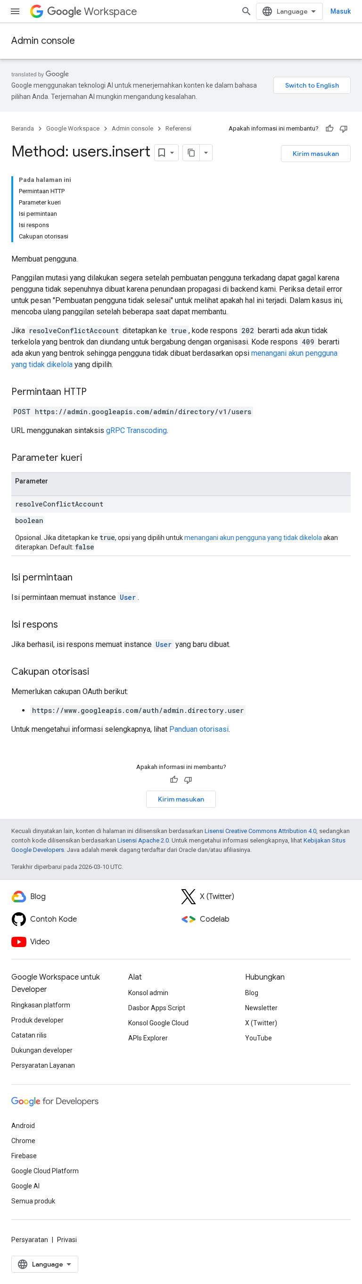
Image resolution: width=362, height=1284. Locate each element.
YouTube (258, 1038)
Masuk (340, 11)
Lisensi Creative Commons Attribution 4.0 (260, 830)
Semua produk (33, 1201)
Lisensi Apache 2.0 (143, 840)
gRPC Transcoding (136, 430)
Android (23, 1125)
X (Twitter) (261, 1023)
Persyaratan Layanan (43, 1065)
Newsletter (261, 1008)
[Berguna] (329, 129)
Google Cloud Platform (45, 1171)
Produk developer (37, 1020)
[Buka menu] (15, 11)
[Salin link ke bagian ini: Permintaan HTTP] (96, 392)
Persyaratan (29, 1239)
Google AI (25, 1186)
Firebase (24, 1156)
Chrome (23, 1141)
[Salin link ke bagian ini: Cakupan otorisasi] (98, 672)
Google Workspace (72, 128)
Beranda (22, 128)
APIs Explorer (148, 1038)
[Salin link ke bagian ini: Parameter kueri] (91, 458)
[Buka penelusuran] (246, 11)
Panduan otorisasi (199, 729)
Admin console (43, 41)
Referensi (178, 128)
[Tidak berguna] (344, 129)
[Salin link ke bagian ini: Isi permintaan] (82, 578)
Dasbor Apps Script (156, 1008)
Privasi (67, 1239)
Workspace (110, 11)
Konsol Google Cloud (158, 1023)
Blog (251, 993)
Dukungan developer (42, 1050)
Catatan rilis (29, 1035)
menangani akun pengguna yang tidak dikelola (253, 537)
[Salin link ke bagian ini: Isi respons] (67, 625)
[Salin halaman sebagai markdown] (191, 153)
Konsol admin (148, 993)
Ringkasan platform (40, 1005)
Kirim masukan (316, 153)
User (128, 597)
